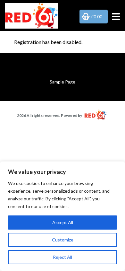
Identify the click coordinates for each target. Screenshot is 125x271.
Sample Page (62, 81)
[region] (62, 216)
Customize (62, 239)
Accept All (62, 222)
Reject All (62, 257)
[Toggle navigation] (114, 16)
